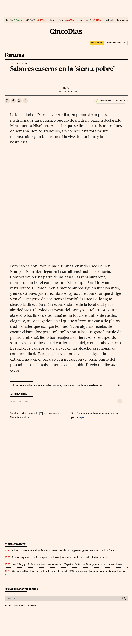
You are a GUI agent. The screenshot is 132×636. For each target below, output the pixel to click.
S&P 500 (30, 20)
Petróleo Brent (57, 20)
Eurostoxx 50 (85, 20)
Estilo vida (23, 401)
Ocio (12, 401)
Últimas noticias (15, 544)
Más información (18, 417)
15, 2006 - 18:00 (66, 92)
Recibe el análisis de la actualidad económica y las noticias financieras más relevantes (58, 385)
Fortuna (14, 55)
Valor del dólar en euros (117, 20)
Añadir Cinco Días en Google (112, 100)
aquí (81, 417)
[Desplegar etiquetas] (119, 401)
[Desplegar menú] (7, 31)
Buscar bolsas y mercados (21, 589)
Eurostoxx (19, 606)
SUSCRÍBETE (96, 43)
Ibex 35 (9, 20)
